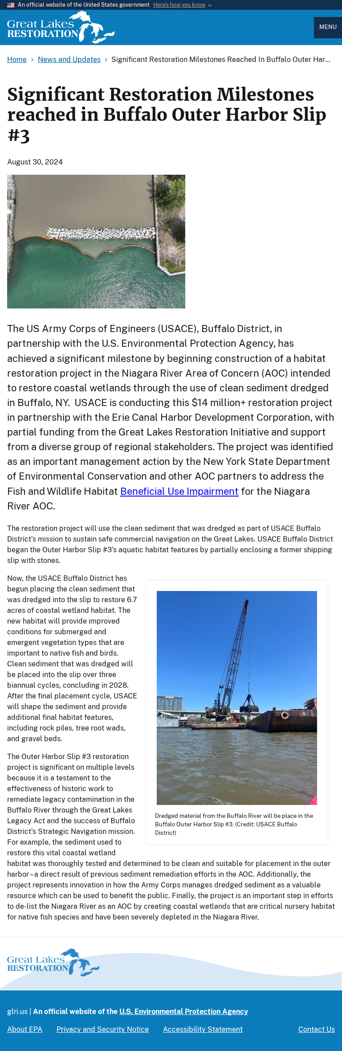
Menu (328, 27)
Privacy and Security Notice (103, 1029)
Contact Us (316, 1029)
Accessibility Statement (203, 1029)
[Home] (61, 41)
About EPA (24, 1029)
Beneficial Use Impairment (179, 491)
